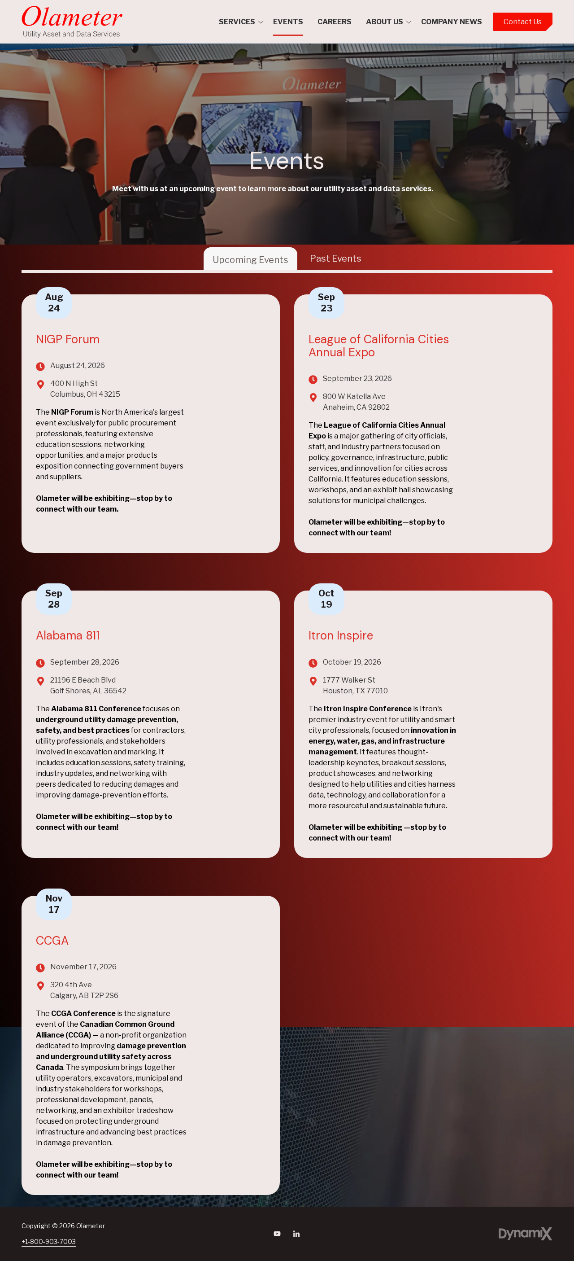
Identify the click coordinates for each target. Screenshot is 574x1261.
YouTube (277, 1234)
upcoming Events (250, 259)
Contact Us (523, 22)
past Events (335, 258)
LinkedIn (296, 1234)
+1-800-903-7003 (49, 1241)
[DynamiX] (525, 1234)
